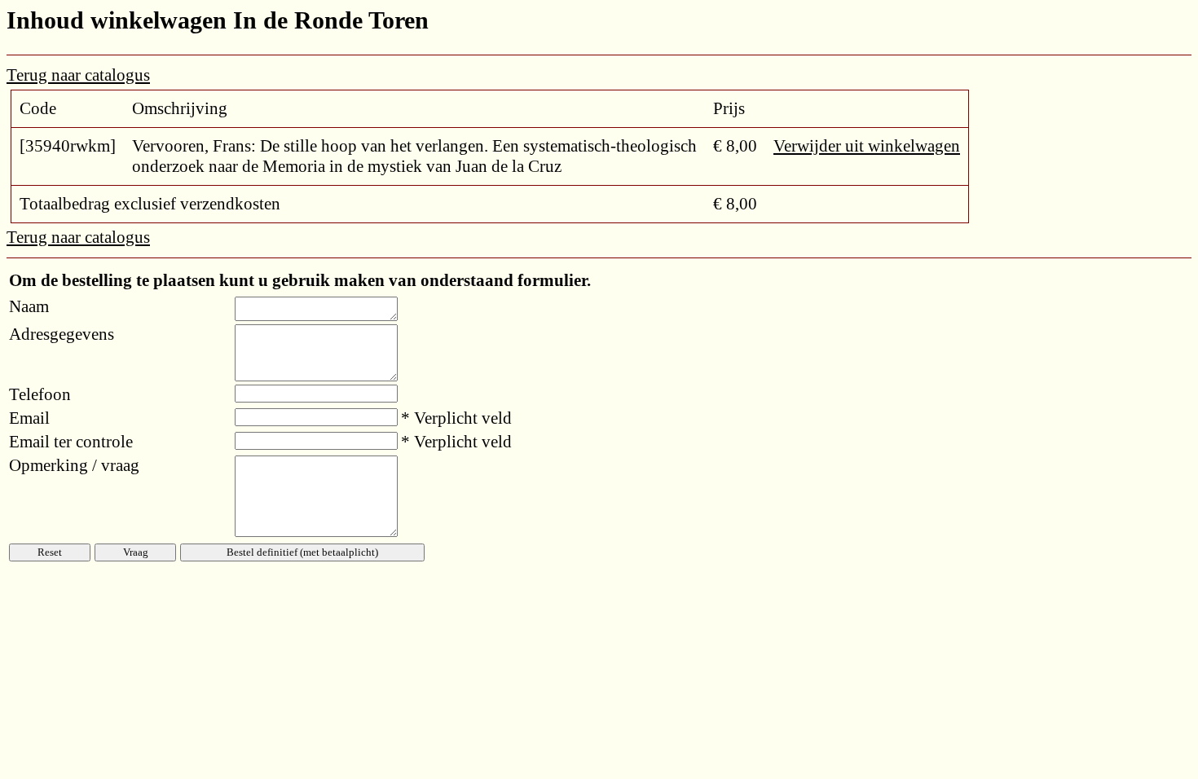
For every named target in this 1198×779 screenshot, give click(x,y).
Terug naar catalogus (78, 75)
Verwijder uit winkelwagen (866, 146)
